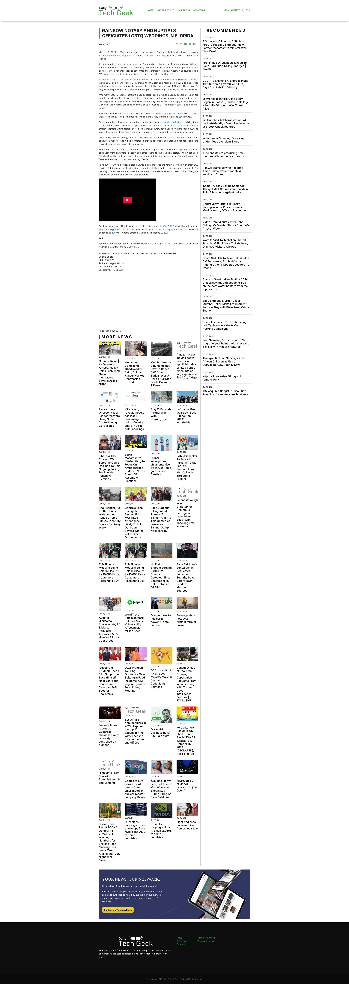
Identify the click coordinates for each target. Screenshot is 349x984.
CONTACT (199, 10)
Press (179, 937)
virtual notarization (171, 122)
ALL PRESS (184, 10)
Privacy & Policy (205, 941)
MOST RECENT (166, 10)
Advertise (181, 941)
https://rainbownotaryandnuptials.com (167, 229)
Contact (181, 944)
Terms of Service (206, 937)
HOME (150, 10)
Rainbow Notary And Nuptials (115, 55)
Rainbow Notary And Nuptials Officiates (119, 79)
